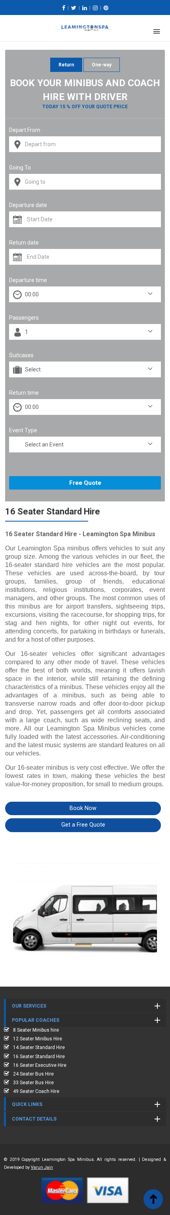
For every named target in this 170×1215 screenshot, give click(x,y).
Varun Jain (42, 1167)
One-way (101, 65)
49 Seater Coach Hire (36, 1091)
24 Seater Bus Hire (33, 1074)
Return (66, 65)
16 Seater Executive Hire (39, 1065)
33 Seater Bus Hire (33, 1082)
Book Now (83, 808)
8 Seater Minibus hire (36, 1030)
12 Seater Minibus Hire (37, 1039)
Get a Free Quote (83, 824)
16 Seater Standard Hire (39, 1056)
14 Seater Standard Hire (39, 1047)
